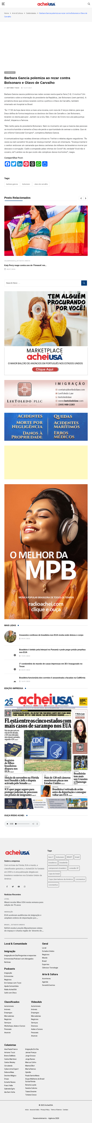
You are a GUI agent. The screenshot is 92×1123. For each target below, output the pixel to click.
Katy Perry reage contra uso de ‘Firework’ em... (25, 265)
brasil (77, 857)
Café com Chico (10, 993)
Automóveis (9, 1006)
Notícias (7, 962)
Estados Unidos (23, 261)
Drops (6, 1079)
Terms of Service (56, 1110)
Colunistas (10, 1045)
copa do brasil (54, 874)
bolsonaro (26, 184)
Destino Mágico (10, 1076)
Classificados (11, 1001)
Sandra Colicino (31, 1088)
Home (6, 13)
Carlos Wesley (9, 1062)
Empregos (8, 1013)
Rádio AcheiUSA (10, 989)
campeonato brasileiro (57, 868)
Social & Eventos (48, 985)
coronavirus (80, 879)
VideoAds (36, 1001)
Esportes (45, 964)
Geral (45, 943)
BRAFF (69, 857)
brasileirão (64, 863)
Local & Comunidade (15, 943)
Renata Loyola (30, 1085)
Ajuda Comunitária (11, 986)
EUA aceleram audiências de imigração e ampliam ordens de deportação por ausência (22, 918)
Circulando (8, 1066)
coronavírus (53, 885)
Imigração (8, 912)
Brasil (7, 925)
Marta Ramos (30, 1069)
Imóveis (7, 1009)
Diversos (34, 1026)
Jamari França (30, 1052)
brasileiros (53, 863)
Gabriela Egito (9, 1089)
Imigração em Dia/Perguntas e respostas (20, 955)
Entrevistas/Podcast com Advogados (18, 959)
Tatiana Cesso (31, 1095)
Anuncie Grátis (34, 1110)
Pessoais (8, 1029)
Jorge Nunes (30, 1059)
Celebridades (31, 13)
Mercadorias (9, 1016)
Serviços (7, 1023)
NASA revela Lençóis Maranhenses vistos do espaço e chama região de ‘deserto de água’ (23, 931)
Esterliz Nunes (9, 1082)
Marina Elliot (30, 1066)
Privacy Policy (45, 1110)
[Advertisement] (46, 40)
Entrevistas (8, 976)
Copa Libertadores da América (61, 879)
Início (27, 1110)
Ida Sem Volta (9, 1092)
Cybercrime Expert (11, 1069)
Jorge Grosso (30, 1056)
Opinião (28, 1072)
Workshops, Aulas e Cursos (14, 1026)
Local (6, 899)
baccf (51, 857)
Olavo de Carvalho (41, 184)
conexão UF (74, 868)
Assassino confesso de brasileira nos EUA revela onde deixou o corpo (51, 635)
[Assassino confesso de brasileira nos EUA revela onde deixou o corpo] (10, 637)
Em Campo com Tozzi (12, 983)
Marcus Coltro (30, 1062)
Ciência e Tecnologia (50, 968)
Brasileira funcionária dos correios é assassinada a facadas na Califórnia (52, 678)
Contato (65, 1110)
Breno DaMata (9, 1056)
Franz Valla (8, 1085)
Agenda (45, 982)
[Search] (89, 4)
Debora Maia (9, 1072)
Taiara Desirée (30, 1091)
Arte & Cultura (17, 13)
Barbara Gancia (12, 184)
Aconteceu (46, 979)
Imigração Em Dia (32, 1049)
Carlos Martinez (10, 1059)
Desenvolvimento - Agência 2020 (46, 1118)
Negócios (8, 980)
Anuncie (7, 1033)
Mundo (44, 958)
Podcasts (9, 968)
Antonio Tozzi (13, 88)
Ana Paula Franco (11, 1049)
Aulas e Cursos (37, 1029)
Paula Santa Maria (32, 1076)
